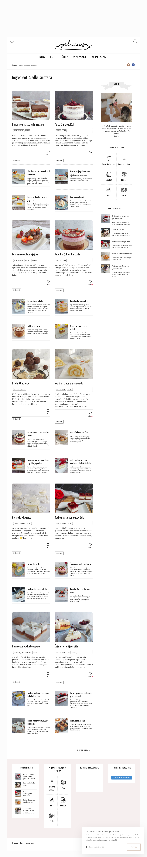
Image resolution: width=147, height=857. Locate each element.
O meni (15, 843)
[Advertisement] (64, 15)
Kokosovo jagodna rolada (80, 171)
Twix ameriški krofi (77, 721)
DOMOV (42, 57)
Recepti (53, 57)
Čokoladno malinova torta (80, 564)
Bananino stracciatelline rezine (28, 124)
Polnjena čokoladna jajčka (25, 254)
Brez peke (17, 652)
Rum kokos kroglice (78, 197)
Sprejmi (134, 847)
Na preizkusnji (79, 57)
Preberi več (16, 160)
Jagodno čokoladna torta (67, 254)
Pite (69, 652)
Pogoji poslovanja (27, 843)
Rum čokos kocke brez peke (26, 646)
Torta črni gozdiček (64, 124)
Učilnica (64, 57)
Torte (64, 130)
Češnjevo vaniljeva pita (66, 646)
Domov (14, 65)
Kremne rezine (18, 130)
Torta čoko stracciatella (37, 589)
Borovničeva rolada (35, 301)
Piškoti (124, 180)
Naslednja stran (82, 750)
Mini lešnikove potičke (79, 432)
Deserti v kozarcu (19, 523)
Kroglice (27, 260)
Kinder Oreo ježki (20, 383)
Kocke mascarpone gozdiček (69, 517)
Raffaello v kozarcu (21, 517)
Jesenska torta (33, 564)
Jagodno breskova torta (80, 301)
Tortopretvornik (98, 57)
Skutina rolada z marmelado (69, 383)
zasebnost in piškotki (108, 840)
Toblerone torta (33, 326)
